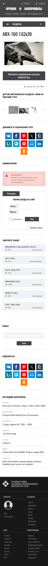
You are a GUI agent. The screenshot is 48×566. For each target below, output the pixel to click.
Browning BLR (23, 283)
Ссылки (6, 551)
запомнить (17, 219)
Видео (4, 449)
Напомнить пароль (36, 227)
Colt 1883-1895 (23, 306)
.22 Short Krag (9, 434)
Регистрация (11, 193)
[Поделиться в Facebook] (16, 136)
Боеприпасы (7, 412)
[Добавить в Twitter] (31, 136)
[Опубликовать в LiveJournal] (16, 143)
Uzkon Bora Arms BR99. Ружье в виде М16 (23, 452)
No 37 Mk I (23, 259)
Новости (6, 458)
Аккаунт (42, 3)
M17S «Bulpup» (23, 271)
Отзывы (7, 548)
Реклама (7, 545)
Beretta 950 (23, 294)
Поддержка (32, 557)
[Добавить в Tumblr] (39, 136)
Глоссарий (31, 524)
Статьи (5, 440)
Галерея (5, 430)
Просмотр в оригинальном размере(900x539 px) (24, 76)
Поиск (26, 3)
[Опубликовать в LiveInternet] (8, 143)
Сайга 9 (6, 443)
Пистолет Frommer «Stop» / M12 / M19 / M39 (23, 406)
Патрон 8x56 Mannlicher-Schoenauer (20, 415)
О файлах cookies (34, 548)
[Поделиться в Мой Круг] (24, 143)
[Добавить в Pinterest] (24, 136)
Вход (5, 513)
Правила (31, 535)
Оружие (5, 402)
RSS (5, 557)
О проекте (7, 538)
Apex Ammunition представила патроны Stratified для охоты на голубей (21, 462)
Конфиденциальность (35, 545)
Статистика (8, 542)
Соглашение (32, 538)
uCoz (37, 551)
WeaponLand (5, 3)
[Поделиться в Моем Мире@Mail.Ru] (31, 143)
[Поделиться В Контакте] (8, 136)
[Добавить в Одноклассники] (24, 151)
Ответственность (34, 542)
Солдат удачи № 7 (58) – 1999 (17, 424)
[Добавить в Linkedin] (39, 143)
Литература (6, 421)
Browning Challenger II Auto (23, 248)
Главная (7, 535)
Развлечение (32, 554)
